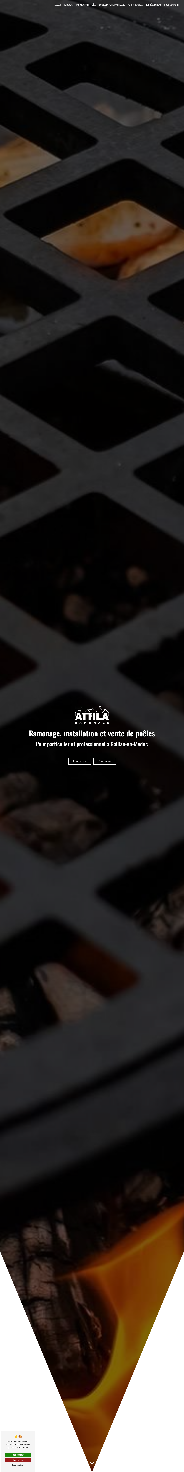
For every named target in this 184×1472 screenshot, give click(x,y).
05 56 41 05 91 (81, 761)
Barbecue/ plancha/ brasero (112, 4)
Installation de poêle (86, 4)
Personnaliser (18, 1465)
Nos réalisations (153, 4)
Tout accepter (18, 1454)
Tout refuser (18, 1460)
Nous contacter (171, 4)
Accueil (58, 4)
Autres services (135, 4)
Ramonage (68, 4)
